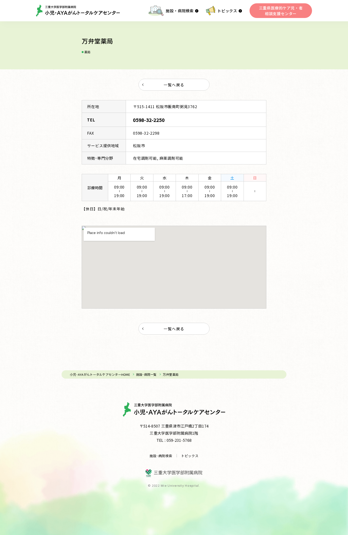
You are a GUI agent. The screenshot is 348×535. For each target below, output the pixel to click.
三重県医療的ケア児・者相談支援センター (281, 10)
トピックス (227, 10)
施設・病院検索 (180, 10)
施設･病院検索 (161, 455)
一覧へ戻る (174, 85)
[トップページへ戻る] (78, 11)
